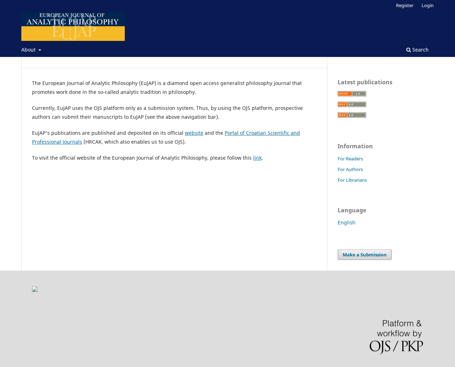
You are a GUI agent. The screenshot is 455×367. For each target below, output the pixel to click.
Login (428, 5)
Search (420, 49)
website (194, 132)
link (257, 157)
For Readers (350, 158)
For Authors (350, 169)
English (346, 222)
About (29, 49)
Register (404, 5)
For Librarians (352, 180)
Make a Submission (365, 254)
